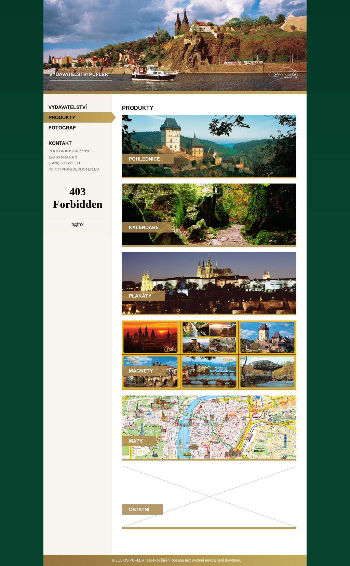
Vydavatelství (68, 107)
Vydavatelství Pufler (67, 3)
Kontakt (60, 143)
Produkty (62, 117)
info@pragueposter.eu (74, 169)
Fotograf (62, 127)
